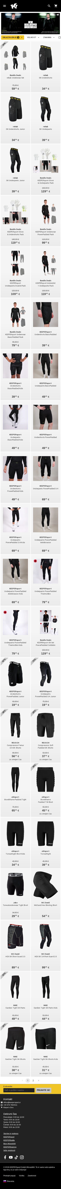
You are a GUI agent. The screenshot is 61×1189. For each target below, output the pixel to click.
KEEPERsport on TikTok (16, 1157)
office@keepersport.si (12, 1102)
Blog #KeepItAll (9, 1144)
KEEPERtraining (9, 1147)
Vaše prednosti (9, 1150)
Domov (28, 6)
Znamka (47, 37)
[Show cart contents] (56, 6)
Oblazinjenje (11, 37)
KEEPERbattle (9, 1140)
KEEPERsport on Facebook (5, 1157)
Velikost (31, 37)
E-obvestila (7, 1086)
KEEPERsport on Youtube (11, 1157)
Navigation (4, 6)
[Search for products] (49, 6)
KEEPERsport (8, 1137)
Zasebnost (32, 1176)
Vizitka (21, 1176)
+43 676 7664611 (10, 1105)
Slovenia (10, 1181)
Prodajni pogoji (9, 1176)
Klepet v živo (8, 1107)
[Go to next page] (38, 1080)
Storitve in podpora (10, 1134)
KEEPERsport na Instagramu (22, 1157)
